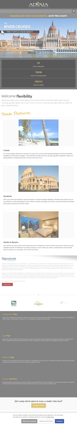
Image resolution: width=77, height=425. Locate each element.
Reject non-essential (29, 421)
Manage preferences (46, 421)
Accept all (59, 421)
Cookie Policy (50, 417)
